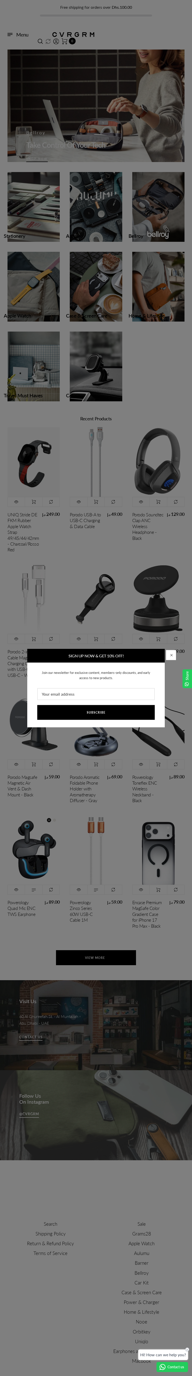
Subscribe (96, 712)
